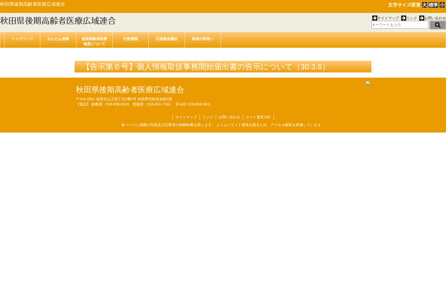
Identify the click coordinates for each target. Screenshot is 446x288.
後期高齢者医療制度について (94, 41)
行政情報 (130, 39)
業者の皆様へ (203, 39)
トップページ (22, 39)
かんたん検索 (58, 39)
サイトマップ (388, 18)
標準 (433, 4)
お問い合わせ (435, 18)
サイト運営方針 (258, 117)
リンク (411, 18)
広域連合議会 (167, 39)
